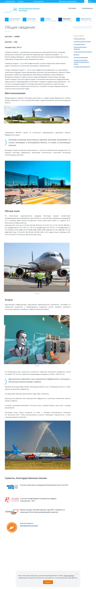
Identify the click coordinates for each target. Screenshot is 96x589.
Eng (90, 1)
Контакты (21, 1)
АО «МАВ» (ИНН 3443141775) (82, 67)
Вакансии (76, 54)
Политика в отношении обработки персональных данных (81, 62)
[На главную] (22, 12)
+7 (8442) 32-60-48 (10, 1)
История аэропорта (79, 39)
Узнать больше (69, 575)
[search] (90, 27)
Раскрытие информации (81, 57)
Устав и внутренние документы (83, 52)
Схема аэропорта (38, 1)
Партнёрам (72, 8)
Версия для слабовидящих (69, 1)
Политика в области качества (82, 41)
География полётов (79, 44)
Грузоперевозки (87, 8)
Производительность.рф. (29, 526)
